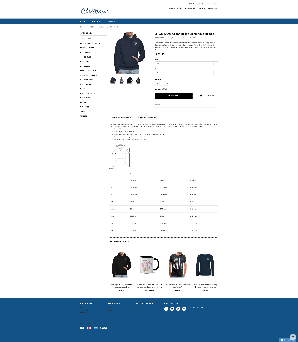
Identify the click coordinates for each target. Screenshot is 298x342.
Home (82, 27)
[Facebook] (166, 309)
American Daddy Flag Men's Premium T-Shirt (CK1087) (177, 286)
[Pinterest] (184, 309)
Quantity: (158, 79)
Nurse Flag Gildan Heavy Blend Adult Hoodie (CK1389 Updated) (121, 286)
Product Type (160, 38)
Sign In (201, 8)
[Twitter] (172, 309)
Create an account (211, 8)
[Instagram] (178, 309)
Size (156, 69)
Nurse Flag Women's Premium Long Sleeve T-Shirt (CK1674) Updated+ (205, 286)
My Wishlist (192, 8)
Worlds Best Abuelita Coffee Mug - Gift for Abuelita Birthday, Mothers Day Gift (149, 286)
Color (157, 60)
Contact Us (288, 340)
